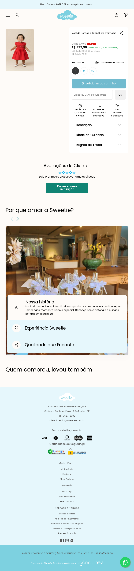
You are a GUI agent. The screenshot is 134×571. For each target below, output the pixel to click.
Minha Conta (67, 469)
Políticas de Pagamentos (67, 518)
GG (93, 70)
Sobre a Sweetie (67, 496)
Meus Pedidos (67, 479)
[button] (17, 219)
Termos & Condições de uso (67, 528)
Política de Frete (67, 513)
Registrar (67, 474)
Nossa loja (67, 491)
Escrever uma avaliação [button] (67, 187)
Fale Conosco (67, 501)
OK (120, 94)
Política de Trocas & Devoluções (67, 523)
